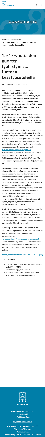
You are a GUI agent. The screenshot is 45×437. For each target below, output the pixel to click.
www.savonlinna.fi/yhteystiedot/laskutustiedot (20, 239)
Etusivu (5, 39)
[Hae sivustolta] (36, 4)
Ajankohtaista (15, 39)
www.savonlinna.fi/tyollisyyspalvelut (16, 149)
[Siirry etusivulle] (10, 4)
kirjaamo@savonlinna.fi (22, 421)
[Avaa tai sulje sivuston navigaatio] (41, 4)
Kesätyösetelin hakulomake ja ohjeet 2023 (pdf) (22, 254)
